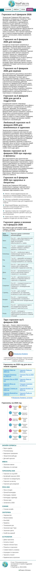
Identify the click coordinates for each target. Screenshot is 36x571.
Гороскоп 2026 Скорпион (24, 425)
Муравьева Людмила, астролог (22, 397)
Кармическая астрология (11, 557)
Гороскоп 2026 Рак (24, 413)
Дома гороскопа (8, 539)
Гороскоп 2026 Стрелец (15, 432)
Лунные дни (7, 500)
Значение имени (8, 464)
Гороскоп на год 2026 (10, 473)
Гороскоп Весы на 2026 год (9, 384)
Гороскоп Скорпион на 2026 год (26, 384)
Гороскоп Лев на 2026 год (11, 380)
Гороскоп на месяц (9, 481)
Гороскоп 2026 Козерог (24, 432)
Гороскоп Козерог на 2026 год (26, 389)
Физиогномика (8, 518)
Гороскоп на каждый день (11, 478)
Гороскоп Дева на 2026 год (25, 380)
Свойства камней (9, 533)
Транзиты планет (9, 555)
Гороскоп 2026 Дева (24, 419)
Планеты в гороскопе (10, 547)
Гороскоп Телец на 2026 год (26, 370)
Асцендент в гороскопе (11, 552)
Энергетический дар (10, 456)
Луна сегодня (7, 490)
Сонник (8, 9)
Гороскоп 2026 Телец (24, 407)
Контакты (14, 565)
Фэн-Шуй (6, 520)
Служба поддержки (26, 564)
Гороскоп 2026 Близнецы (15, 413)
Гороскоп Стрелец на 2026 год (10, 389)
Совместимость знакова (11, 550)
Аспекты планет (8, 542)
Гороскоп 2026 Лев (15, 419)
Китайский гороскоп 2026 (11, 476)
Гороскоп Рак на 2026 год (27, 375)
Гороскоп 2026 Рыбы (24, 438)
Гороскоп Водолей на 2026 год (10, 393)
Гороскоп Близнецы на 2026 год (10, 375)
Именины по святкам (10, 467)
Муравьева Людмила (21, 354)
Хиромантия (7, 515)
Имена (16, 9)
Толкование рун (8, 525)
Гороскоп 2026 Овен (15, 407)
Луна (23, 9)
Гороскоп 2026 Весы (15, 425)
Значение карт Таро (9, 528)
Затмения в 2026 (9, 502)
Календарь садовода (10, 497)
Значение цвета (8, 530)
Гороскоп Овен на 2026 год (9, 370)
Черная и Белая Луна (10, 544)
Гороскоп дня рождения (11, 484)
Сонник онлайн (8, 509)
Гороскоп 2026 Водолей (15, 438)
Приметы (6, 523)
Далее (29, 9)
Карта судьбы (7, 448)
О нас (12, 562)
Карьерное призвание (10, 453)
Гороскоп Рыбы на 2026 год (26, 393)
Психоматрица (8, 451)
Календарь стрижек (9, 495)
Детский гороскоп (9, 458)
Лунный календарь (9, 492)
